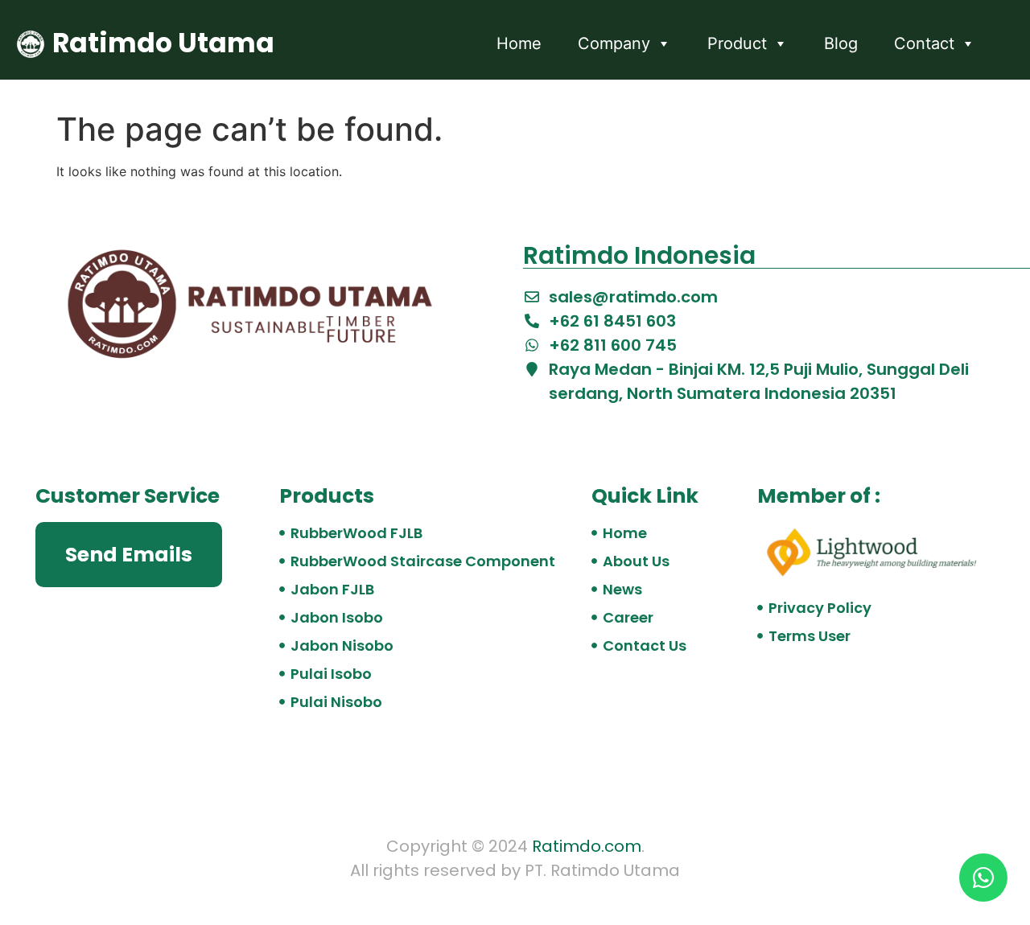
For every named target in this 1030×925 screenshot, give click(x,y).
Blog (841, 43)
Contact (924, 43)
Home (519, 43)
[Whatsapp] (983, 877)
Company (614, 43)
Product (737, 43)
